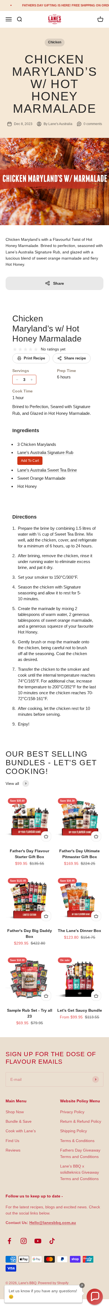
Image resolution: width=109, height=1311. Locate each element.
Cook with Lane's (21, 1131)
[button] (95, 1297)
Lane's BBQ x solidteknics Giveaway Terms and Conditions (79, 1172)
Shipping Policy (73, 1131)
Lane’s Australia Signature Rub (45, 452)
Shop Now (15, 1112)
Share (58, 283)
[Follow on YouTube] (38, 1241)
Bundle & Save (19, 1121)
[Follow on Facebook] (9, 1241)
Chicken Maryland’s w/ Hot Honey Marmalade (47, 328)
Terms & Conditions (77, 1140)
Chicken (54, 42)
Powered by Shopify (53, 1283)
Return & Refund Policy (80, 1121)
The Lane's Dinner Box (79, 930)
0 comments (93, 124)
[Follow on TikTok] (52, 1241)
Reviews (13, 1150)
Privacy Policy (72, 1112)
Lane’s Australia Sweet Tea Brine (47, 470)
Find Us (12, 1140)
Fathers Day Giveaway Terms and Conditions (80, 1153)
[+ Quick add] (46, 836)
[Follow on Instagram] (23, 1241)
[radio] (15, 349)
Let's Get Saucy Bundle (79, 1010)
